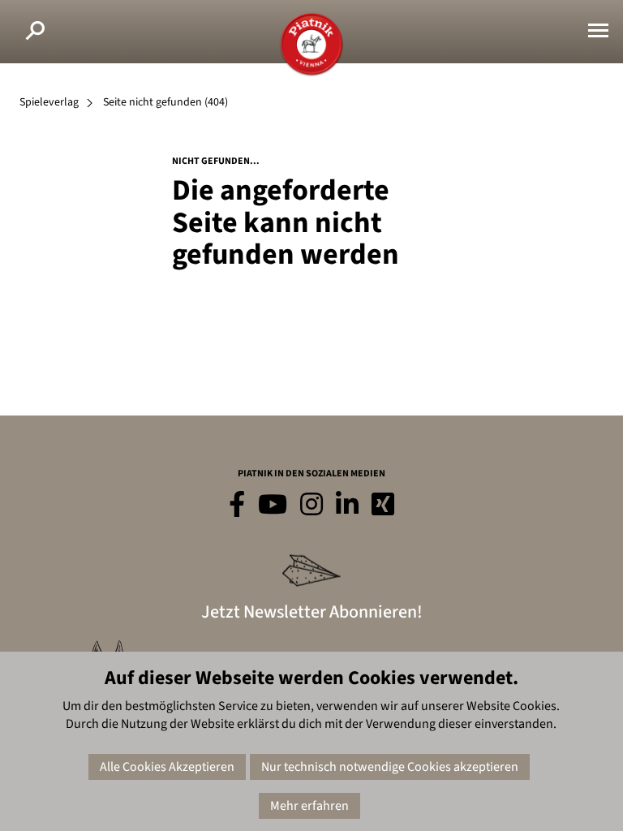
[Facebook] (237, 505)
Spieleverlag (49, 102)
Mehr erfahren (309, 806)
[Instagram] (311, 505)
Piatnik (311, 44)
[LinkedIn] (347, 505)
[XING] (382, 505)
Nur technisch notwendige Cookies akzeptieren (389, 767)
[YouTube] (272, 505)
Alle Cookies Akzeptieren (167, 767)
